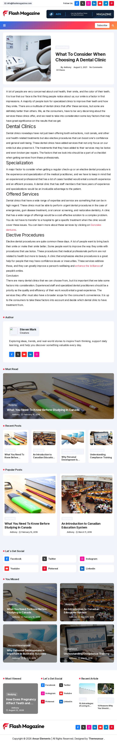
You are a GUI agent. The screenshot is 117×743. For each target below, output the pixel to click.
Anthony (67, 67)
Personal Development (69, 451)
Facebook (16, 558)
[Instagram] (82, 559)
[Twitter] (44, 559)
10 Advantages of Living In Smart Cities (86, 706)
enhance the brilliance (87, 265)
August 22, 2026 (16, 710)
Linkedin (90, 568)
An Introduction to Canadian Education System (43, 457)
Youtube (15, 568)
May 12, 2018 (86, 658)
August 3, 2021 (80, 67)
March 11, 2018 (85, 532)
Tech (82, 699)
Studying (12, 405)
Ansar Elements (41, 738)
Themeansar (96, 738)
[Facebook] (7, 559)
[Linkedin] (82, 568)
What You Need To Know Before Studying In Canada (43, 410)
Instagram (91, 558)
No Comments (95, 67)
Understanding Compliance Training (86, 653)
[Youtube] (7, 568)
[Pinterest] (44, 568)
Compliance (97, 450)
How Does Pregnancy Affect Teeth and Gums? (21, 703)
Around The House (104, 700)
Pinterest (53, 568)
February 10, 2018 (32, 414)
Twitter (52, 558)
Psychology (62, 47)
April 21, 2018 (30, 658)
